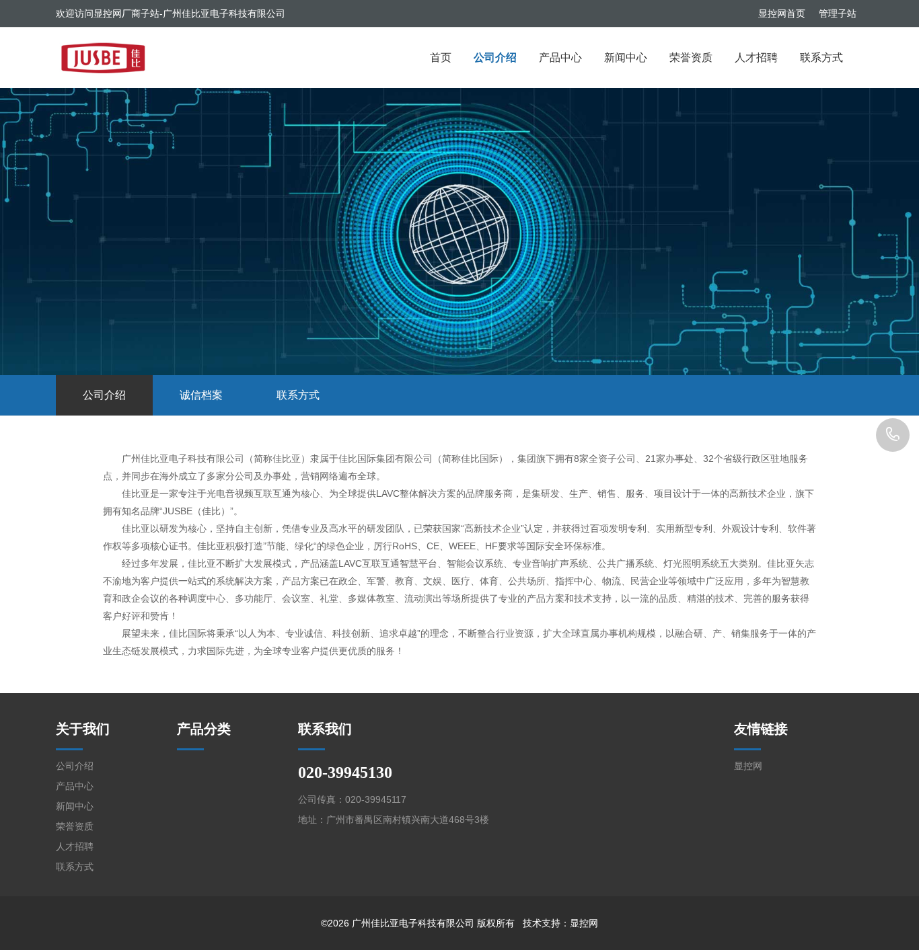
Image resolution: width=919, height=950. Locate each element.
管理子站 (837, 13)
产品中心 (560, 57)
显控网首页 (781, 13)
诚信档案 (201, 395)
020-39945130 (893, 435)
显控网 (748, 765)
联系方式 (821, 57)
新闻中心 (625, 57)
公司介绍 (495, 57)
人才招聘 (756, 57)
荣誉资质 (690, 57)
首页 (440, 57)
